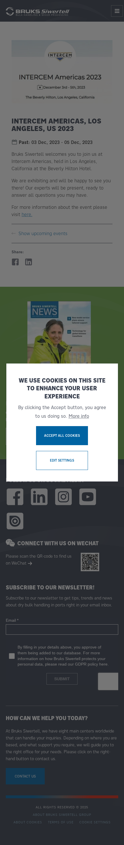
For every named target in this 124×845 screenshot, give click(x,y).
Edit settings (62, 460)
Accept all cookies (62, 435)
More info (79, 416)
